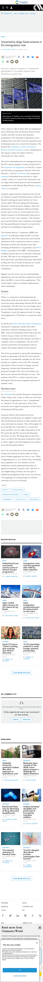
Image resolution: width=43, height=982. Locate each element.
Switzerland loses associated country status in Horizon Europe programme (10, 567)
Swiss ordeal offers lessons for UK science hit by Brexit (10, 606)
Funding (26, 494)
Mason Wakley (12, 780)
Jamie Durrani (11, 576)
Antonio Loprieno (15, 150)
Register (26, 720)
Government (7, 499)
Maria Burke (31, 576)
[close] (41, 52)
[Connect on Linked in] (18, 915)
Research (26, 760)
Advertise (4, 906)
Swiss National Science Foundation (27, 324)
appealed (4, 235)
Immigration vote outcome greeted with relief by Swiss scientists (31, 566)
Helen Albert (32, 824)
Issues (24, 903)
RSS (23, 910)
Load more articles (21, 673)
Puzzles (32, 13)
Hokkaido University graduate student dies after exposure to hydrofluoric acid (10, 768)
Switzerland (34, 499)
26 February (22, 173)
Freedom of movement (10, 494)
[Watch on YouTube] (32, 915)
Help (2, 923)
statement (8, 394)
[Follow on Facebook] (2, 915)
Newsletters (8, 13)
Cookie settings (19, 975)
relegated (4, 176)
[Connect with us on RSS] (40, 915)
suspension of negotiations (14, 167)
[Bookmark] (17, 61)
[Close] (37, 943)
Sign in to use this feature (32, 52)
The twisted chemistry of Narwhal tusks (9, 852)
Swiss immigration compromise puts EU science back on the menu (31, 607)
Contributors (27, 906)
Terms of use (27, 923)
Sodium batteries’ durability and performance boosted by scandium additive (31, 811)
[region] (20, 961)
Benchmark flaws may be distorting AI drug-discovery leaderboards (10, 809)
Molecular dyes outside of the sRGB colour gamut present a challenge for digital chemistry (31, 768)
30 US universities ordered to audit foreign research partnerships (31, 647)
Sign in (15, 720)
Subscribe (4, 903)
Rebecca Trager (7, 660)
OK (20, 970)
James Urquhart (27, 866)
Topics (3, 910)
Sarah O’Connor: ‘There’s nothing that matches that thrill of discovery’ (10, 648)
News (3, 37)
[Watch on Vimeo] (25, 915)
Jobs (15, 13)
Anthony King (9, 49)
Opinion (5, 641)
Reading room (23, 13)
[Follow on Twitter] (10, 915)
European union (17, 490)
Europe (5, 490)
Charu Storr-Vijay (10, 820)
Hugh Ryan (31, 780)
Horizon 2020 (21, 499)
